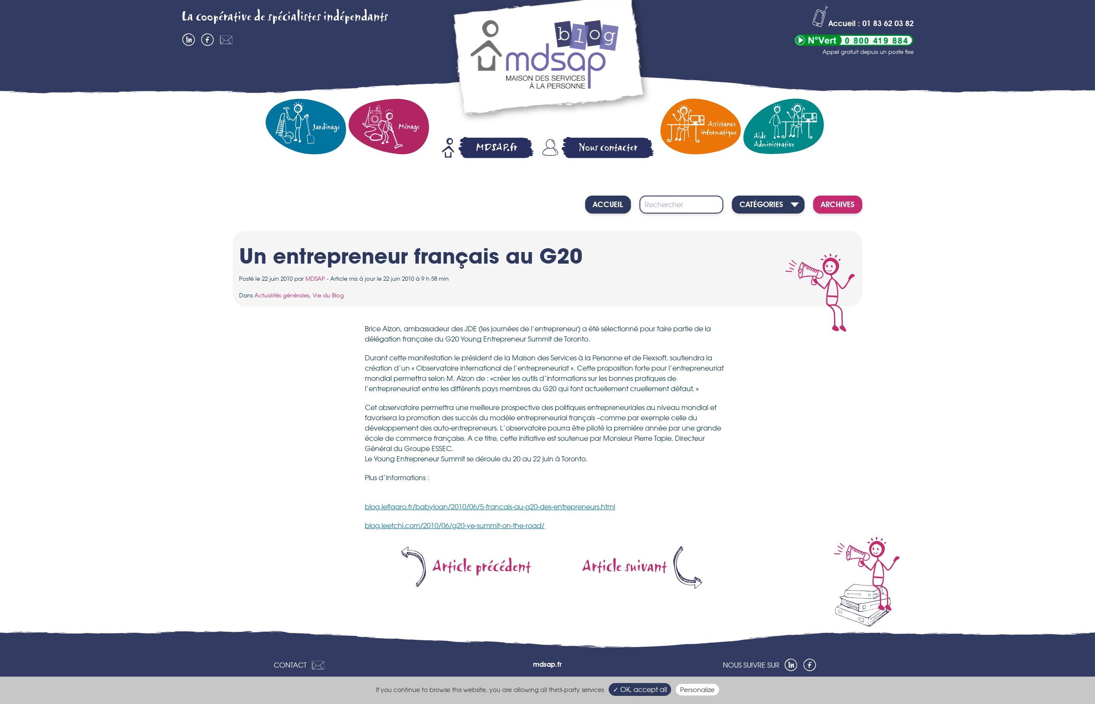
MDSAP (315, 278)
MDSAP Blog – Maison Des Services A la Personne (549, 63)
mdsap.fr (547, 665)
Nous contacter (608, 147)
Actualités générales (282, 295)
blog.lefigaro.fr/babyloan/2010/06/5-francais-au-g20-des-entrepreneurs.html (490, 506)
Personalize (697, 690)
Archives (838, 205)
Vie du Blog (328, 295)
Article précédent (481, 567)
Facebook (207, 40)
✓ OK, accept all (640, 689)
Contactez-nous (226, 40)
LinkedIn (188, 40)
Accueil (608, 205)
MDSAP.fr (497, 147)
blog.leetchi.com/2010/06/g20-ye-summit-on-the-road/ (455, 525)
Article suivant (624, 567)
